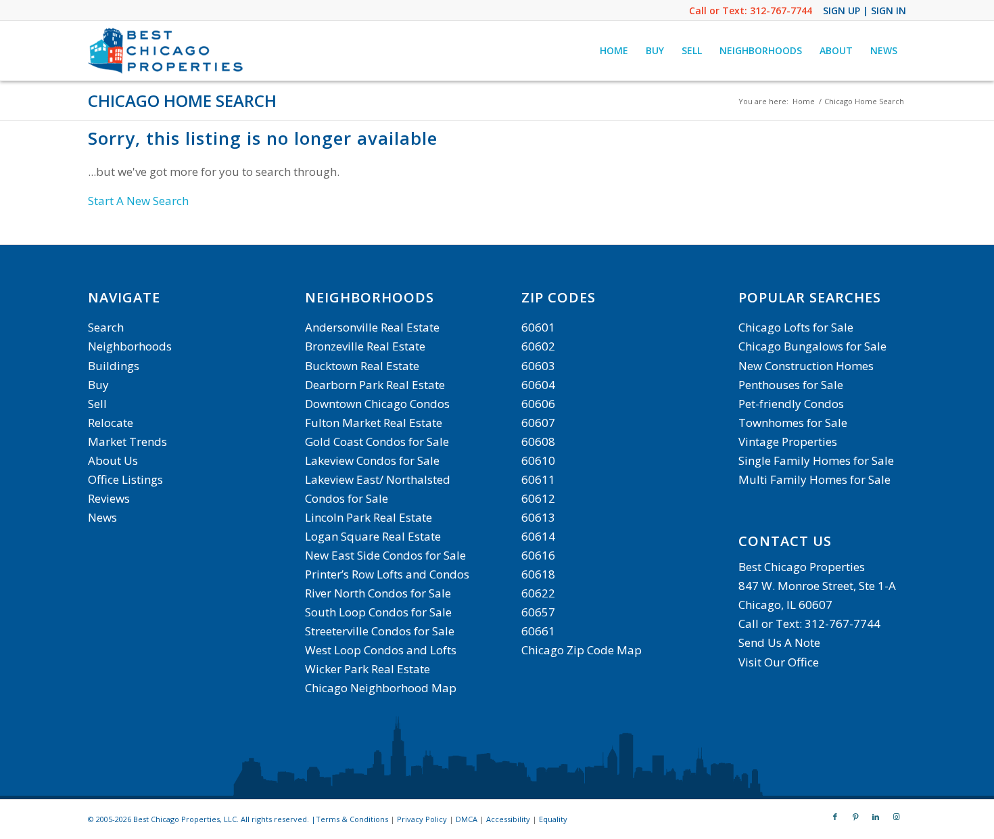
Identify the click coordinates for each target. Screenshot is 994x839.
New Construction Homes (806, 365)
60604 (538, 384)
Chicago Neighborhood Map (380, 688)
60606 (538, 403)
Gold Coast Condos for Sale (377, 441)
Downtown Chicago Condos (377, 403)
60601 (538, 327)
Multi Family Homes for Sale (814, 479)
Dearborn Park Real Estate (375, 384)
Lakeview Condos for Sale (372, 460)
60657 (538, 612)
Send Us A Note (779, 642)
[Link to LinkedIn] (876, 817)
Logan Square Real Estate (373, 536)
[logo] (167, 51)
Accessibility (508, 819)
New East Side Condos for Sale (385, 555)
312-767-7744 (781, 10)
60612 (538, 498)
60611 (538, 479)
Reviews (109, 498)
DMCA (466, 819)
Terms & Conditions (352, 819)
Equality (553, 819)
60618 (538, 574)
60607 (538, 422)
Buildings (113, 365)
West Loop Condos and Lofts (380, 650)
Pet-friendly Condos (791, 403)
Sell (97, 403)
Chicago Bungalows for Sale (812, 346)
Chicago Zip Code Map (581, 650)
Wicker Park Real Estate (367, 669)
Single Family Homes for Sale (816, 460)
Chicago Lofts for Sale (795, 327)
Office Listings (125, 479)
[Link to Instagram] (896, 817)
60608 (538, 441)
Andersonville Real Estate (372, 327)
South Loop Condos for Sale (378, 612)
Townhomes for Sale (792, 422)
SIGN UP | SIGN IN (864, 10)
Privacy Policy (422, 819)
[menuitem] (614, 51)
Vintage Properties (787, 441)
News (102, 517)
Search (106, 327)
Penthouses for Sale (790, 384)
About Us (113, 460)
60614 (538, 536)
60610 (538, 460)
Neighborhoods (130, 346)
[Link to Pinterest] (855, 817)
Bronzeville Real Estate (365, 346)
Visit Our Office (778, 662)
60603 (538, 365)
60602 (538, 346)
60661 (538, 631)
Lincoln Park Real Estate (368, 517)
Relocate (110, 422)
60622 (538, 593)
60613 (538, 517)
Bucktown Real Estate (362, 365)
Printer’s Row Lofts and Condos (387, 574)
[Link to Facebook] (835, 817)
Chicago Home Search (182, 100)
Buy (98, 384)
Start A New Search (138, 200)
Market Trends (127, 441)
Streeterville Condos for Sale (379, 631)
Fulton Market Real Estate (373, 422)
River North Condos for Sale (378, 593)
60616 (538, 555)
